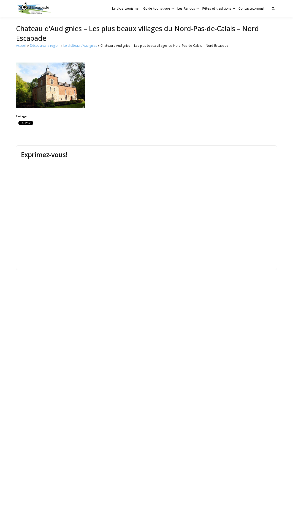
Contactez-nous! (251, 8)
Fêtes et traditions (216, 8)
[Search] (273, 8)
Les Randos (186, 8)
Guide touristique (156, 8)
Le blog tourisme (125, 8)
